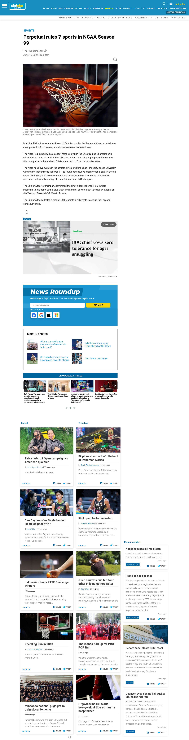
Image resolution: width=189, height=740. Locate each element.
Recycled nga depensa (139, 575)
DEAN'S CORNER (178, 18)
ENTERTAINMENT (123, 8)
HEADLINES (56, 8)
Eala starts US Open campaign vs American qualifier (46, 460)
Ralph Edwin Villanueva (90, 465)
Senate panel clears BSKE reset (144, 648)
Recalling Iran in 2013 (39, 644)
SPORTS (109, 8)
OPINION (68, 8)
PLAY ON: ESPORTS (143, 18)
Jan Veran (85, 589)
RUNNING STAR (88, 18)
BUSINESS (98, 8)
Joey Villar (31, 529)
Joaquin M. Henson (34, 649)
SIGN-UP (98, 305)
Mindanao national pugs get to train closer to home (45, 707)
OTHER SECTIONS (177, 8)
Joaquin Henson (87, 524)
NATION (78, 8)
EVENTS (151, 8)
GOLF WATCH (103, 18)
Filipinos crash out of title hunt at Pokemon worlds (98, 458)
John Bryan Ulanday (35, 467)
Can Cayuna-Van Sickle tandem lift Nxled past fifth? (45, 522)
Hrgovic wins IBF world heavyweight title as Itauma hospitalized (96, 707)
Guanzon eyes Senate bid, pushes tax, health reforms (145, 695)
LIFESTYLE (139, 8)
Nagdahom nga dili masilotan (143, 548)
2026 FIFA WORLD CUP (69, 18)
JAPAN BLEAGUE (161, 18)
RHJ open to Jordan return (95, 518)
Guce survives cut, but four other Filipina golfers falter (96, 581)
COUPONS (162, 8)
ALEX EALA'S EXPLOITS (122, 18)
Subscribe (180, 4)
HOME (46, 8)
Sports (29, 30)
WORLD (87, 8)
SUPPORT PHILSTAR (176, 12)
